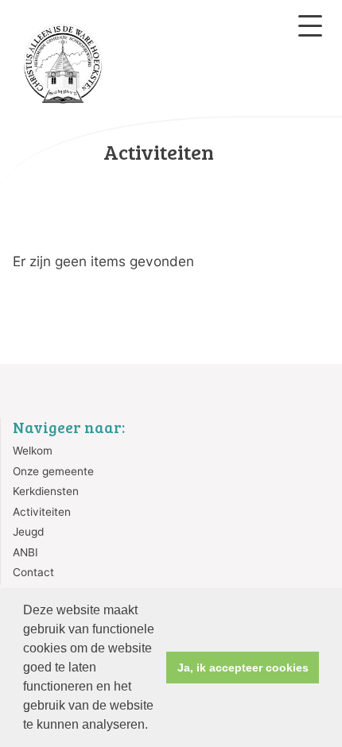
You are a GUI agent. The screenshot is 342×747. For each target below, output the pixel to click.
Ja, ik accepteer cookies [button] (243, 667)
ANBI (25, 552)
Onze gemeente (53, 471)
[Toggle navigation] (310, 26)
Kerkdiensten (46, 491)
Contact (33, 572)
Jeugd (28, 531)
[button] (153, 726)
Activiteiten (42, 511)
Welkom (32, 450)
